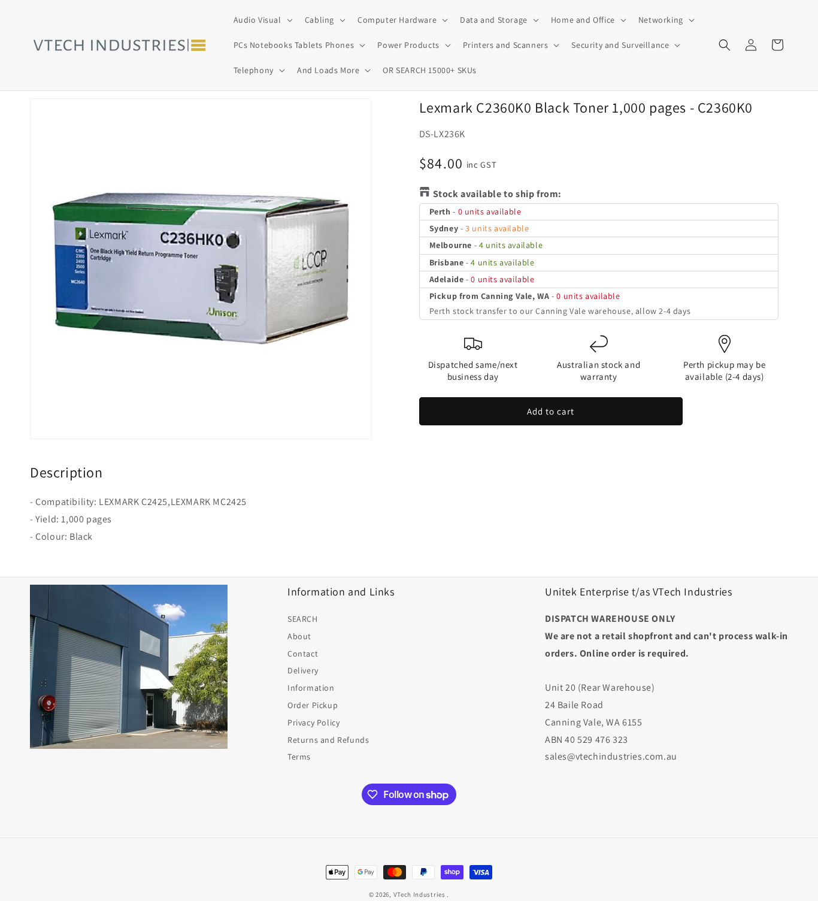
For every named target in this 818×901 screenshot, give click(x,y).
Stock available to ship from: (497, 194)
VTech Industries (419, 894)
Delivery (303, 670)
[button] (262, 19)
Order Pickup (312, 705)
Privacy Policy (313, 722)
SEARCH (302, 618)
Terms (299, 756)
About (299, 636)
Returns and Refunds (328, 739)
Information (311, 687)
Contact (302, 653)
